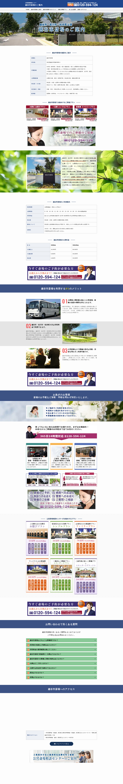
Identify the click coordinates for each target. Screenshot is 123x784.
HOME (27, 9)
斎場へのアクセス (82, 9)
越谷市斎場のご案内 (34, 5)
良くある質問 (72, 9)
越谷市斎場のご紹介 (36, 9)
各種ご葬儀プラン (62, 9)
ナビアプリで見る (62, 744)
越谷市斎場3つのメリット (49, 9)
